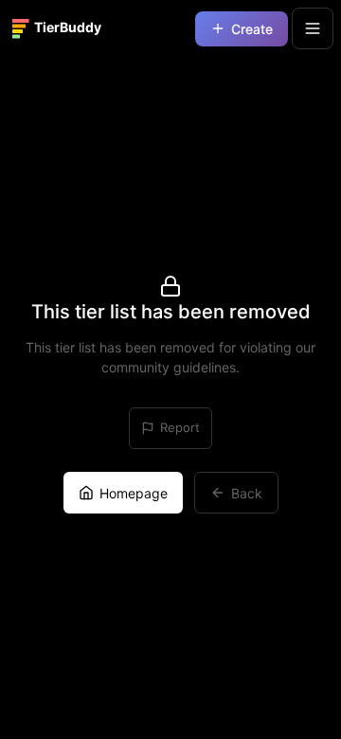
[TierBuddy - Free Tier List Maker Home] (64, 28)
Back (246, 493)
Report (180, 427)
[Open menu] (312, 28)
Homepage (133, 493)
